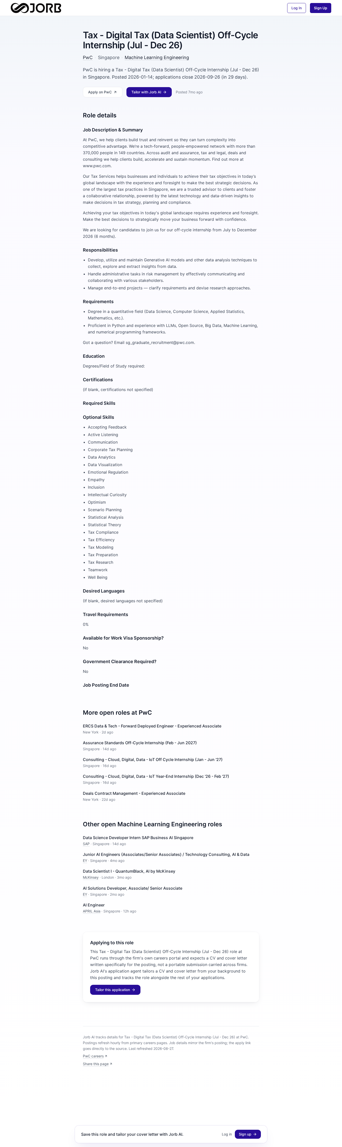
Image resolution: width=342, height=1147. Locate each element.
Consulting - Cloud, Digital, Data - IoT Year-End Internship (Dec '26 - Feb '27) (156, 776)
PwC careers (93, 1056)
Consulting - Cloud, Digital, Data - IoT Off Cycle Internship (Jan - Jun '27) (153, 759)
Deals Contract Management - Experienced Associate (134, 793)
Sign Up (320, 8)
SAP (86, 844)
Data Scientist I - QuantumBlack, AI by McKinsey (129, 871)
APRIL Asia (91, 911)
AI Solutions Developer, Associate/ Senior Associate (132, 888)
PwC (88, 57)
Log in (227, 1134)
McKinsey (91, 877)
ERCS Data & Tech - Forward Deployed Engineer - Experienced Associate (152, 725)
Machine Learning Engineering (157, 57)
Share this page (96, 1064)
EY (85, 860)
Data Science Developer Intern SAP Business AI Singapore (138, 837)
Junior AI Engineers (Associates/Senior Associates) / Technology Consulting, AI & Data (166, 854)
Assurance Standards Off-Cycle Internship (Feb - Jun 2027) (140, 742)
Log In (296, 8)
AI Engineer (94, 904)
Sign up (245, 1134)
